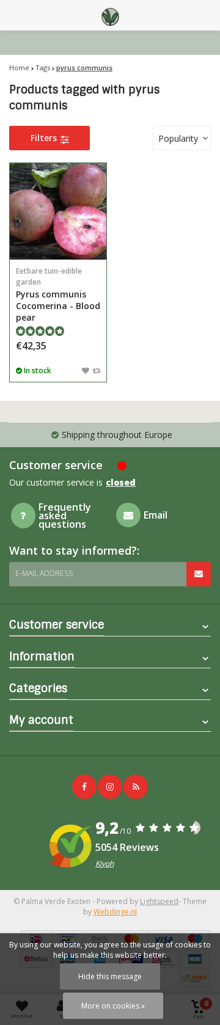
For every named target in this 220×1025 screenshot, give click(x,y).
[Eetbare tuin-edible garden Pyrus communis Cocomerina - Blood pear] (58, 211)
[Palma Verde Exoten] (110, 15)
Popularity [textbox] (178, 138)
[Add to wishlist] (85, 370)
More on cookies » (113, 1006)
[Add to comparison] (96, 370)
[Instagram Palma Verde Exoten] (110, 787)
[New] (135, 787)
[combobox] (182, 138)
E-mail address (44, 573)
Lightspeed (159, 901)
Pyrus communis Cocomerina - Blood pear (58, 294)
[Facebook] (84, 787)
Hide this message (110, 976)
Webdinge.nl (115, 911)
